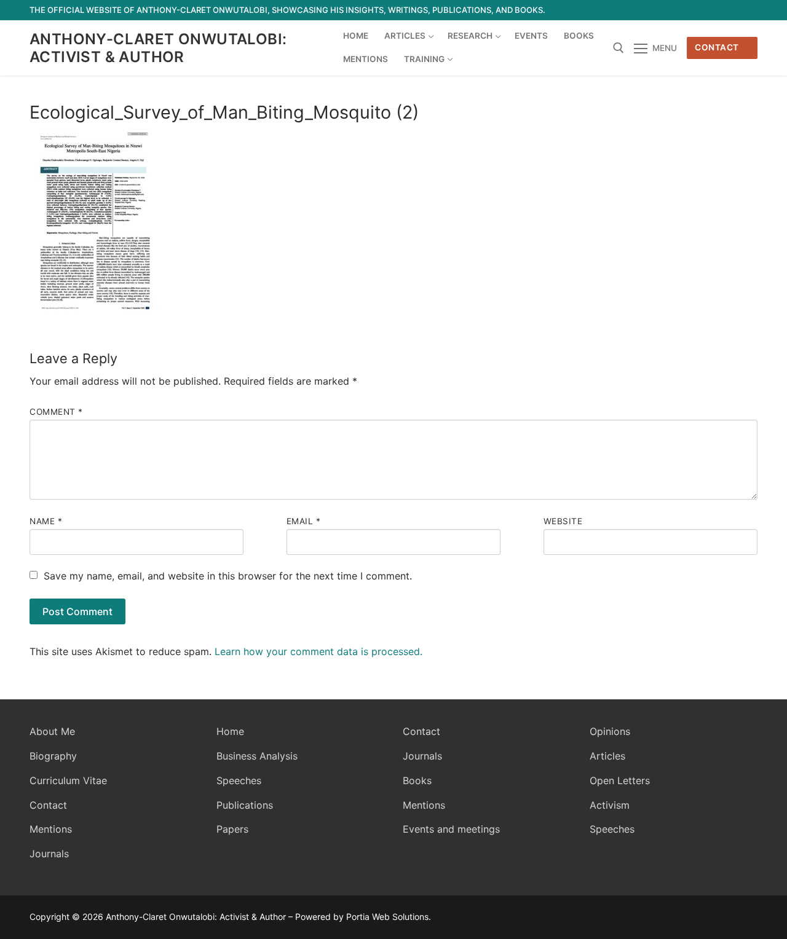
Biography (53, 756)
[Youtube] (703, 10)
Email (304, 521)
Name (46, 521)
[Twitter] (680, 10)
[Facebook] (658, 10)
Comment (56, 412)
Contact (717, 47)
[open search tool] (618, 47)
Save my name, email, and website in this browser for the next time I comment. (228, 576)
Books (417, 780)
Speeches (238, 780)
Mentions (51, 829)
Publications (244, 805)
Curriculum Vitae (68, 780)
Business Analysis (257, 756)
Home (230, 731)
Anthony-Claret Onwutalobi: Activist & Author (158, 48)
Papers (232, 829)
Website (563, 521)
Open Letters (620, 780)
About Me (52, 731)
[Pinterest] (747, 10)
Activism (610, 805)
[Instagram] (725, 10)
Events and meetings (451, 829)
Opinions (610, 731)
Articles (607, 756)
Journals (49, 853)
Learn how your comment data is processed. (318, 651)
